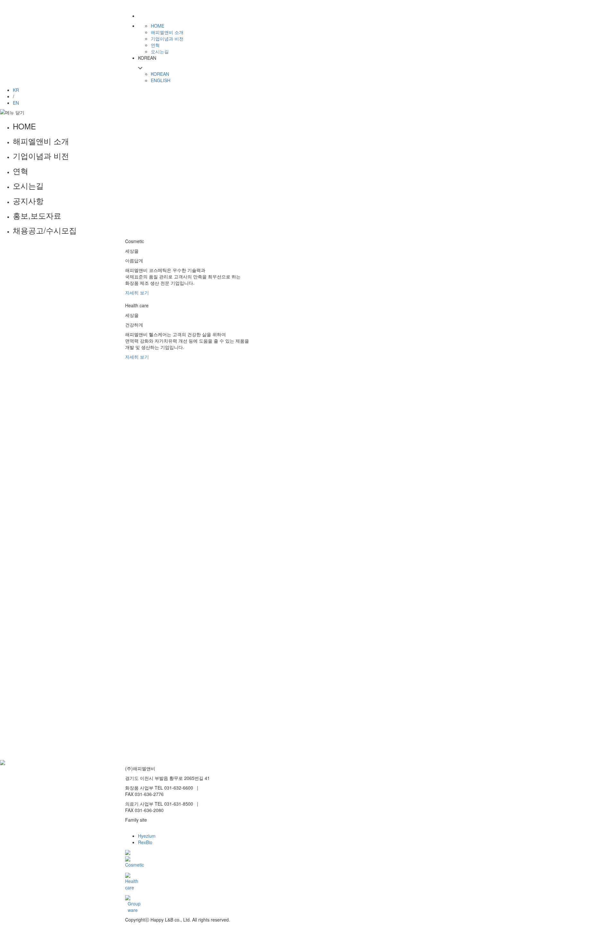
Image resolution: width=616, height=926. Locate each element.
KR (16, 90)
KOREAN (160, 74)
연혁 (20, 171)
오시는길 (28, 185)
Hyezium (147, 836)
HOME (24, 126)
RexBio (145, 842)
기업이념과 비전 (41, 156)
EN (16, 103)
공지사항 (28, 201)
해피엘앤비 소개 (41, 141)
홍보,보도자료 (37, 215)
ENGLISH (160, 80)
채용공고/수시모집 (45, 230)
